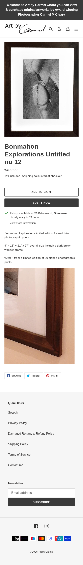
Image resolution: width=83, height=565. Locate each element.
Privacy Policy (17, 423)
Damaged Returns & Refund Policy (31, 433)
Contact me (15, 465)
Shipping (27, 175)
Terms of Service (19, 454)
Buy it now (41, 202)
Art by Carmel (46, 551)
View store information (23, 223)
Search (13, 412)
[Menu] (76, 28)
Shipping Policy (18, 444)
